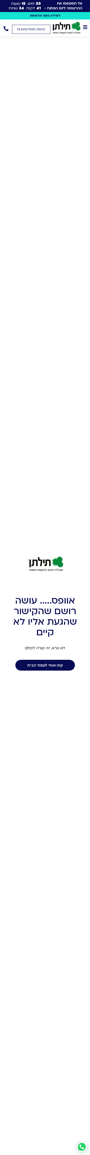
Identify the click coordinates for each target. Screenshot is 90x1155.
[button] (31, 29)
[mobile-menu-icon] (85, 27)
